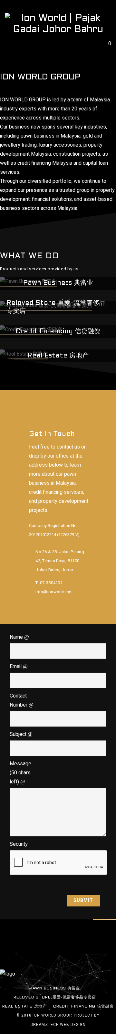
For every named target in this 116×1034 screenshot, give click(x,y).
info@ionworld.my (53, 592)
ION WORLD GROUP (23, 100)
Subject (19, 734)
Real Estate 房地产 (24, 1006)
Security (19, 844)
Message (20, 773)
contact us (68, 447)
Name (17, 637)
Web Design (72, 1025)
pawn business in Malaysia (51, 136)
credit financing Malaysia (44, 163)
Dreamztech (45, 1025)
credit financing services (56, 492)
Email (16, 666)
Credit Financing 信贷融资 (83, 1006)
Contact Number (19, 700)
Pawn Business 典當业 (55, 988)
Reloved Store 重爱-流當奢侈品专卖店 (55, 997)
